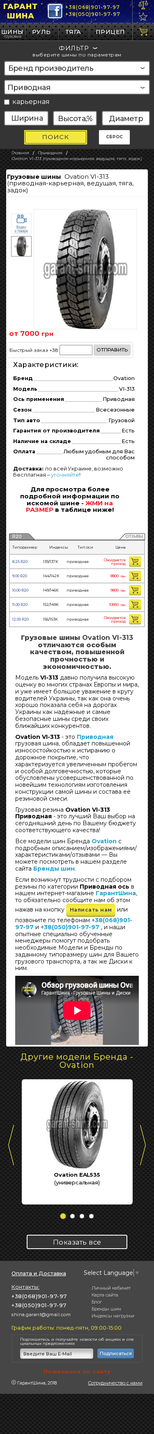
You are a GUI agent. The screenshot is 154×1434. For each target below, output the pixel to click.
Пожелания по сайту (77, 1371)
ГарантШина (20, 11)
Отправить (112, 350)
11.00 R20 (20, 604)
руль (41, 32)
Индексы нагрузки (113, 1316)
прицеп (110, 32)
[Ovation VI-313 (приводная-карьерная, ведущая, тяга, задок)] (85, 269)
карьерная (31, 102)
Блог (97, 1302)
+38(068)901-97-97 (92, 7)
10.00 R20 (20, 590)
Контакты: (25, 1286)
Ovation (104, 841)
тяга (73, 32)
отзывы (134, 536)
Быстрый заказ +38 (68, 350)
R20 (16, 536)
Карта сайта (105, 1295)
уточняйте (65, 475)
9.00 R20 (19, 576)
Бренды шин (54, 868)
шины (12, 32)
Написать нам (91, 910)
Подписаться (116, 1353)
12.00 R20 (20, 619)
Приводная (95, 737)
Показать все (77, 1242)
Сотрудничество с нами (115, 1383)
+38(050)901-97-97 (92, 14)
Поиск (55, 137)
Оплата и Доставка (38, 1273)
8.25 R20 (20, 561)
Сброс (114, 137)
